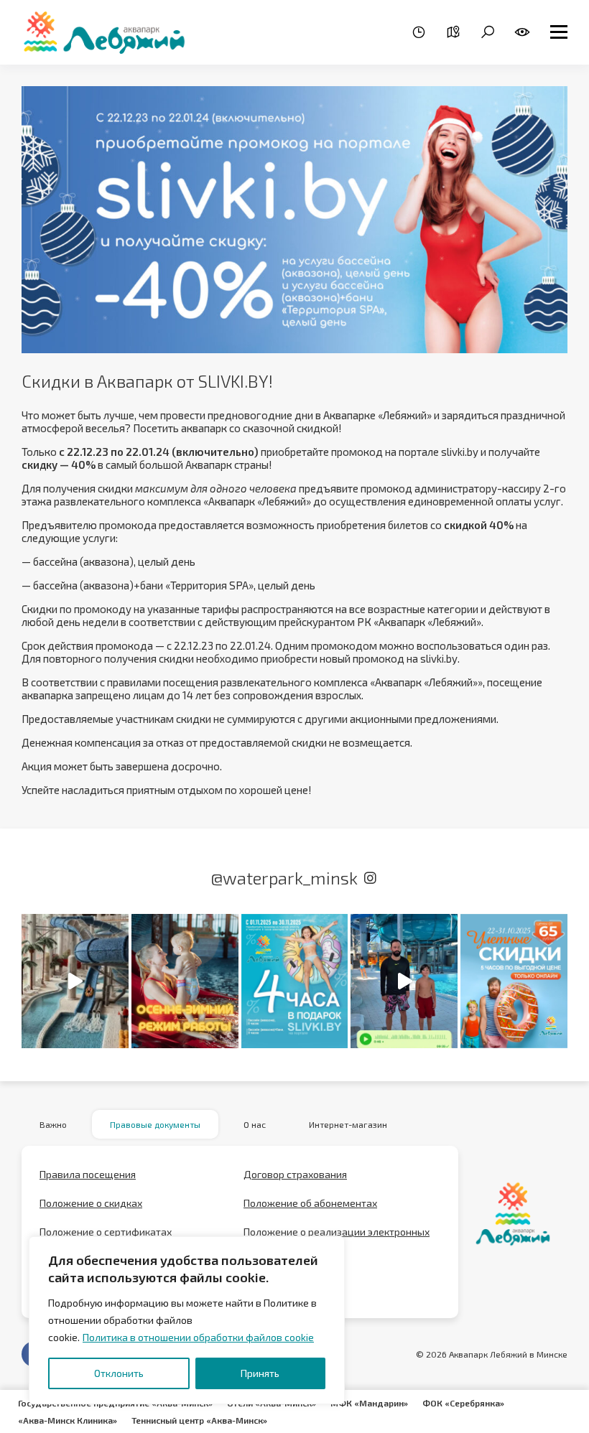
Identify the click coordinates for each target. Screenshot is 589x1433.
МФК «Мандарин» (369, 1403)
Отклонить (119, 1373)
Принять (260, 1373)
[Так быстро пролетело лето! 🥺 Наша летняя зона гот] (404, 980)
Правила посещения (88, 1174)
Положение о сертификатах (106, 1232)
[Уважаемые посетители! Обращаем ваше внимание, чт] (184, 980)
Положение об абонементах (310, 1203)
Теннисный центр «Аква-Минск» (199, 1420)
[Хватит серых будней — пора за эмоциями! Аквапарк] (294, 980)
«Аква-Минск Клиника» (67, 1420)
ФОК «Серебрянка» (463, 1403)
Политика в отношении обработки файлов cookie (198, 1337)
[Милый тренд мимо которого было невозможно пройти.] (75, 980)
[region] (187, 1320)
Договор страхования (295, 1174)
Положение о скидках (91, 1203)
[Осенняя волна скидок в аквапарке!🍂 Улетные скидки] (513, 980)
